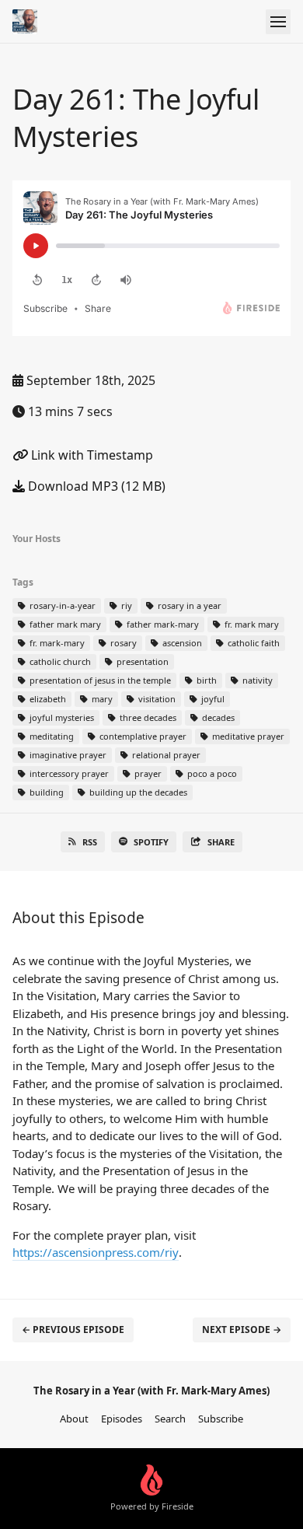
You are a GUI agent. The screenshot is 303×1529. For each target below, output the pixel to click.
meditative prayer (247, 736)
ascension (181, 643)
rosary (122, 643)
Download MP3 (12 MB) (95, 486)
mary (101, 699)
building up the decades (137, 792)
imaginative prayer (66, 755)
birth (205, 680)
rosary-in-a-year (61, 605)
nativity (256, 680)
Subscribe (220, 1419)
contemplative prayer (141, 736)
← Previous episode (73, 1329)
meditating (50, 736)
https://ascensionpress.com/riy (95, 1252)
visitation (156, 699)
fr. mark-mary (56, 643)
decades (217, 717)
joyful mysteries (60, 717)
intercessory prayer (68, 773)
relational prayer (165, 755)
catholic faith (252, 643)
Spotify (151, 842)
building (45, 792)
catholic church (59, 661)
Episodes (121, 1419)
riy (125, 605)
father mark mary (64, 624)
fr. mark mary (250, 624)
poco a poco (211, 773)
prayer (147, 773)
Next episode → (241, 1329)
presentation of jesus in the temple (99, 680)
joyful (212, 699)
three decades (146, 717)
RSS (89, 842)
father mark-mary (161, 624)
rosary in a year (188, 605)
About (74, 1419)
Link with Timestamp (90, 455)
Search (170, 1419)
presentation (141, 661)
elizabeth (46, 699)
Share (221, 842)
